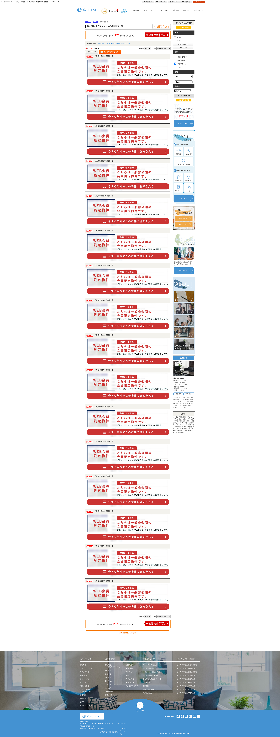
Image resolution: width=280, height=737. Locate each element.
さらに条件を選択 (184, 95)
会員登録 (186, 10)
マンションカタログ (112, 684)
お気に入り (161, 2)
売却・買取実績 (148, 689)
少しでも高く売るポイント (152, 679)
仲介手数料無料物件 (133, 686)
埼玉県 (179, 40)
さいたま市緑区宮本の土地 (186, 686)
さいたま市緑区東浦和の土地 (187, 665)
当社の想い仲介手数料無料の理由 (112, 666)
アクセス (189, 394)
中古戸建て (129, 668)
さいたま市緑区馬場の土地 (186, 693)
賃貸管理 (83, 695)
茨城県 (179, 37)
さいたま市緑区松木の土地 (186, 689)
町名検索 (108, 674)
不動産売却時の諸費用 (150, 675)
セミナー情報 (84, 679)
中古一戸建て (111, 43)
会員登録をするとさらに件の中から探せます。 (115, 35)
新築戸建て (129, 665)
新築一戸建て (102, 43)
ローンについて (163, 10)
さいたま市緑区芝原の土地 (186, 682)
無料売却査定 (147, 693)
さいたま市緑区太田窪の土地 (187, 672)
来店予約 (174, 2)
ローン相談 (108, 702)
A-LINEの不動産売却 (150, 665)
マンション (129, 672)
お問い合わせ (198, 10)
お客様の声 (84, 675)
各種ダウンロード (86, 705)
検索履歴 (187, 2)
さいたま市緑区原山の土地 (186, 679)
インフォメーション (87, 668)
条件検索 (108, 677)
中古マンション (121, 43)
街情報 (82, 702)
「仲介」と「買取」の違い (152, 672)
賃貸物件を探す (110, 695)
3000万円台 (130, 682)
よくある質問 (147, 682)
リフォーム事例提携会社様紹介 (85, 690)
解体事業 (83, 698)
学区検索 (108, 670)
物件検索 (136, 10)
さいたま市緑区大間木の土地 (187, 675)
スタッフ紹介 (84, 672)
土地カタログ (109, 681)
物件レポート (109, 688)
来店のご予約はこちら (109, 732)
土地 (128, 43)
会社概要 (176, 10)
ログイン (199, 2)
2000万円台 (130, 679)
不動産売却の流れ (149, 668)
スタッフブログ (85, 682)
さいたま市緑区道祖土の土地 (187, 668)
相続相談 (146, 686)
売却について (148, 10)
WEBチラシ (109, 691)
